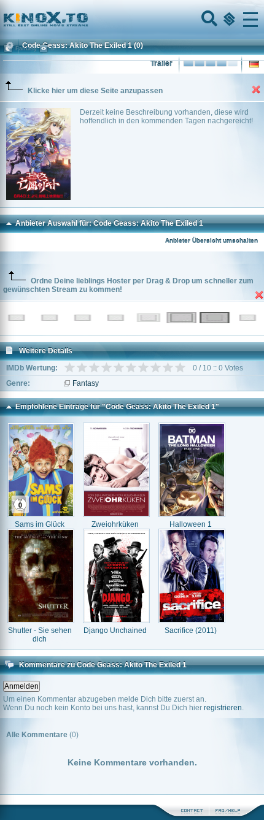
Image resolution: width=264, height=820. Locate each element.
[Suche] (208, 19)
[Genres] (227, 19)
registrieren (223, 707)
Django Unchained (115, 630)
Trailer (161, 63)
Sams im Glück (39, 524)
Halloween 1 (190, 524)
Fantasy (85, 383)
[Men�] (250, 19)
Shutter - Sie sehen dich (40, 634)
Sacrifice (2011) (191, 630)
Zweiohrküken (115, 524)
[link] (132, 19)
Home (87, 19)
